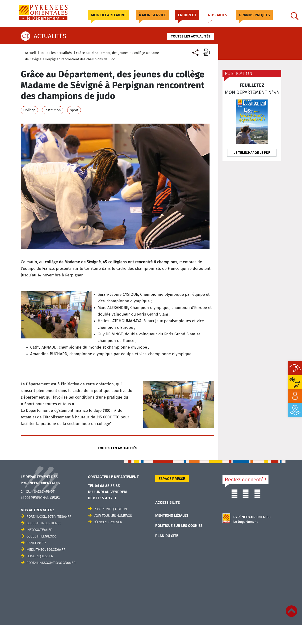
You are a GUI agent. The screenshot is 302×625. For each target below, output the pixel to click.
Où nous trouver (108, 522)
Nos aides (217, 14)
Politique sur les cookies (178, 526)
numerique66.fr (39, 556)
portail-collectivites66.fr (48, 516)
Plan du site (166, 536)
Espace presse (172, 479)
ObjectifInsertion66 (43, 523)
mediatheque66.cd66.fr (46, 549)
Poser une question (110, 509)
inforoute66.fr (39, 530)
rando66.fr (36, 543)
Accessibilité (167, 502)
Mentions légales (171, 515)
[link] (295, 396)
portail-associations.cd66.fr (51, 563)
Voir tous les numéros (113, 515)
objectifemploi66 (41, 536)
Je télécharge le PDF (252, 152)
